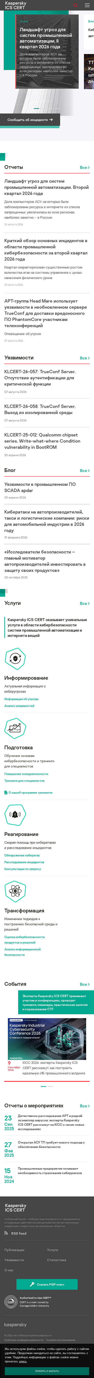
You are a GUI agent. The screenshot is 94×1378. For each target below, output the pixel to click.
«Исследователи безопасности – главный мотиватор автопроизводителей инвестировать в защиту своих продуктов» (45, 561)
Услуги (12, 603)
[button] (36, 108)
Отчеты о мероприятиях (33, 1105)
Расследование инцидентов (24, 862)
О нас (9, 1270)
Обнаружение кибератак (22, 855)
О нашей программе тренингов (30, 792)
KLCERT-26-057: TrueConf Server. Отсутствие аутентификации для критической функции (40, 378)
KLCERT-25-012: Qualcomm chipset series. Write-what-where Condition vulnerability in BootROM (42, 441)
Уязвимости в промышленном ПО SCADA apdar (40, 487)
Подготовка (18, 747)
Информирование (26, 677)
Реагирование (21, 834)
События (15, 983)
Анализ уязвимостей (19, 706)
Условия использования (60, 1340)
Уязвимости (19, 357)
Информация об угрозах (21, 699)
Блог (10, 470)
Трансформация (24, 910)
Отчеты (13, 167)
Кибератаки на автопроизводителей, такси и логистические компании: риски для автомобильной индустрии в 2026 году (46, 521)
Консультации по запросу (22, 869)
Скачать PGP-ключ (50, 1284)
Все (83, 167)
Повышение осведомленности (26, 774)
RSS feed (17, 1233)
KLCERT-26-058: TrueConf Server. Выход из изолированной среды (40, 409)
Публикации (14, 1250)
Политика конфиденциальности (24, 1340)
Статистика (56, 1260)
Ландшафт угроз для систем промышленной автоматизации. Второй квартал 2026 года (46, 187)
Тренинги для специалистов (24, 780)
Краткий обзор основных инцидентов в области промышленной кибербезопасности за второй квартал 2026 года (45, 250)
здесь (23, 1361)
